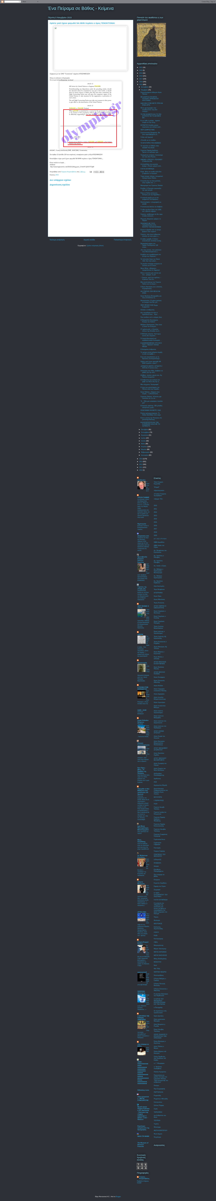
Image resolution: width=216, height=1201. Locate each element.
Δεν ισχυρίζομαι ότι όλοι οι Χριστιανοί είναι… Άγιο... (150, 313)
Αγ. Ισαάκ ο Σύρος (160, 566)
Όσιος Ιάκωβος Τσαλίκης (159, 1030)
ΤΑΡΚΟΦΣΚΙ (158, 1112)
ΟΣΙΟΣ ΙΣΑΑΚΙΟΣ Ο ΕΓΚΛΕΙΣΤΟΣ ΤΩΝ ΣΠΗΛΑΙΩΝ (160, 1036)
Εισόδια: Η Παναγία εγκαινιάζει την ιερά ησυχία (151, 189)
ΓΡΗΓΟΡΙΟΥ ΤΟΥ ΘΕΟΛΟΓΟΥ (160, 855)
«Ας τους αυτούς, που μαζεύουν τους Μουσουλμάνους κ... (151, 250)
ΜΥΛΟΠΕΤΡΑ (147, 1049)
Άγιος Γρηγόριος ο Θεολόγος (160, 612)
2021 (141, 67)
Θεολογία (157, 920)
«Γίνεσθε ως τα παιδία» (148, 140)
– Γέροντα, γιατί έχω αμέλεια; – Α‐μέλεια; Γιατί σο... (151, 278)
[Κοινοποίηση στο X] (99, 172)
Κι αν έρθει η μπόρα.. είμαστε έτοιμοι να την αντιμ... (150, 121)
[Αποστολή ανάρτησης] (90, 172)
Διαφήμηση (157, 863)
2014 (141, 459)
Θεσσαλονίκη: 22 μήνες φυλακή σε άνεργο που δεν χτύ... (151, 301)
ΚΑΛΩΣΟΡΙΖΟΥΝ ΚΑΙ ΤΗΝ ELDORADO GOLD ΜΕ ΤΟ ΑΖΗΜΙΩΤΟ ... (150, 424)
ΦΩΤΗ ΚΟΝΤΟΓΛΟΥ (160, 1130)
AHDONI (140, 634)
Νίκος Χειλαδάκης (141, 840)
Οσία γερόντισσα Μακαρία (159, 1020)
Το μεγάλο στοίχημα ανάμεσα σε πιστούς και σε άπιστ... (151, 264)
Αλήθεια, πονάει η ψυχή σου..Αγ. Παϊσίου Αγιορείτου (151, 376)
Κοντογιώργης (158, 939)
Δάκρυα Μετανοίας (141, 883)
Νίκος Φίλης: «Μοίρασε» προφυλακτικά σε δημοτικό (150, 269)
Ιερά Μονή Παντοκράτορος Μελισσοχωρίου (143, 828)
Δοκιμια (156, 866)
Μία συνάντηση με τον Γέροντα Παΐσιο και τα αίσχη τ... (151, 283)
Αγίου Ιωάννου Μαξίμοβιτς (159, 716)
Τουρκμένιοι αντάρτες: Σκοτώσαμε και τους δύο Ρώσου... (152, 156)
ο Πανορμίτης (158, 1007)
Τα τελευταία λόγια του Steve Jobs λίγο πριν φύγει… (150, 260)
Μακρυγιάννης (158, 945)
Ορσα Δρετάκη (158, 1016)
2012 (141, 464)
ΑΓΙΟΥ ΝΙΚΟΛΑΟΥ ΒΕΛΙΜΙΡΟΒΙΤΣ (160, 759)
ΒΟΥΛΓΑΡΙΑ (158, 797)
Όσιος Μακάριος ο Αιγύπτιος (160, 1042)
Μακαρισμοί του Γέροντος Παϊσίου (152, 185)
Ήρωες (156, 917)
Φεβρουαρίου (145, 452)
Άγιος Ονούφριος (159, 677)
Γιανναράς (157, 848)
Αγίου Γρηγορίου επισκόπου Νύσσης (160, 690)
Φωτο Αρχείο (158, 1134)
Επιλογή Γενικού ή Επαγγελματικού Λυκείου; (143, 527)
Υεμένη (156, 1124)
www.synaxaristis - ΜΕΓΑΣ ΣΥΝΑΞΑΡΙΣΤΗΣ (143, 1098)
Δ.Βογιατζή (157, 859)
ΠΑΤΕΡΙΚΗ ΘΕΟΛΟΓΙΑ (141, 992)
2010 (141, 470)
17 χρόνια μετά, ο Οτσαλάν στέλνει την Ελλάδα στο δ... (150, 330)
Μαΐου (143, 444)
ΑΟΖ (155, 782)
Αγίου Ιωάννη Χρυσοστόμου (158, 711)
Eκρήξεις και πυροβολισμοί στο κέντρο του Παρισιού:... (151, 255)
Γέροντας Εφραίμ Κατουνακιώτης (159, 825)
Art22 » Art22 (141, 710)
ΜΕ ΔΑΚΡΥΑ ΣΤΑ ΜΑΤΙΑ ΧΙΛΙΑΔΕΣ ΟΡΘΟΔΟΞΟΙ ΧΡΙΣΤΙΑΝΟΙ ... (150, 98)
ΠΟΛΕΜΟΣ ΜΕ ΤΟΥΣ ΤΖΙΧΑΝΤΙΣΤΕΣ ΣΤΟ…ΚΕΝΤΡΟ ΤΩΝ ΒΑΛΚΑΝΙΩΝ (151, 225)
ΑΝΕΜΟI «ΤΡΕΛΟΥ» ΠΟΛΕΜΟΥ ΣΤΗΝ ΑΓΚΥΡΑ (151, 160)
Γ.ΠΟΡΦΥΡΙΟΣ (159, 800)
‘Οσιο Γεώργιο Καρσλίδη (158, 483)
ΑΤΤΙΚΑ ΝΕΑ (141, 912)
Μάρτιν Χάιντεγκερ (160, 949)
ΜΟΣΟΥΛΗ (157, 962)
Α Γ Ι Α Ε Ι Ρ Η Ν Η (160, 539)
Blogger (118, 1196)
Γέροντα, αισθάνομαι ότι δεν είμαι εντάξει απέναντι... (151, 215)
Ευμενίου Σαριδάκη (160, 883)
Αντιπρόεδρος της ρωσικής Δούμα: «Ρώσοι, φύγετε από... (151, 165)
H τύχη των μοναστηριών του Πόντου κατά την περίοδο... (150, 388)
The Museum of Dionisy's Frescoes (142, 1144)
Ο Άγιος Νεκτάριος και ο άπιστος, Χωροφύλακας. (151, 287)
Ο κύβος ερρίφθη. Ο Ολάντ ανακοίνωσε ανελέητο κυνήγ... (151, 240)
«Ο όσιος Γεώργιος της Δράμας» (160, 494)
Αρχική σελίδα (89, 240)
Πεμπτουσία (141, 524)
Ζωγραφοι (157, 889)
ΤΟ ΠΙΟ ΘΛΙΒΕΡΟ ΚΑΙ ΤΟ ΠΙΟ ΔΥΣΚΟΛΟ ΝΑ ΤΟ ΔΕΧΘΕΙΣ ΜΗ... (151, 116)
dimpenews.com (143, 536)
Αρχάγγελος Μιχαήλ (160, 785)
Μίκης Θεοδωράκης (160, 959)
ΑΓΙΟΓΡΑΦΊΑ (158, 593)
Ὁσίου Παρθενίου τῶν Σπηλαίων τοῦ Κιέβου (160, 1058)
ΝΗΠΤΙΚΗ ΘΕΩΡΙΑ (160, 972)
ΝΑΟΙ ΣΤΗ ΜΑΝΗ (143, 1136)
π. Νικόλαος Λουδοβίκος (158, 1067)
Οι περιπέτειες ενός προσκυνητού (160, 1011)
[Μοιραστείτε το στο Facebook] (101, 172)
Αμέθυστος (157, 778)
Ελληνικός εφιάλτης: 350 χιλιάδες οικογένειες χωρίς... (151, 406)
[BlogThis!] (97, 172)
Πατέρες (156, 1085)
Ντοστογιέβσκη (158, 975)
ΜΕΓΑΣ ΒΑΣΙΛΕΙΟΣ (160, 955)
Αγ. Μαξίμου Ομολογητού (158, 577)
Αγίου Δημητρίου (159, 694)
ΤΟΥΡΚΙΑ (157, 1120)
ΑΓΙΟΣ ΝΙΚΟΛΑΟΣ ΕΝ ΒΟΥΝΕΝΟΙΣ (160, 663)
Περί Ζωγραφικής (159, 1089)
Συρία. (156, 1109)
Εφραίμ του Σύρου (160, 886)
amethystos (141, 480)
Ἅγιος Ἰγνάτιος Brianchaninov (158, 627)
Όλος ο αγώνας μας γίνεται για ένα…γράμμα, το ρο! (151, 274)
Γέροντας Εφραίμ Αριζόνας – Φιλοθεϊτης (159, 819)
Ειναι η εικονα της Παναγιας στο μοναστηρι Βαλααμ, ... (151, 418)
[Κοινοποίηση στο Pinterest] (103, 172)
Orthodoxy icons (143, 1090)
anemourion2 (142, 972)
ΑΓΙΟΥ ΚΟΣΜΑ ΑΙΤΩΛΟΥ (159, 732)
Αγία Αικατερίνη (159, 586)
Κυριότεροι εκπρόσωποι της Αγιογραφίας (143, 1128)
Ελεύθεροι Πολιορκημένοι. (159, 870)
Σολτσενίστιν (158, 1102)
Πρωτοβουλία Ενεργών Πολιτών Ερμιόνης (142, 559)
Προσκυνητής (142, 663)
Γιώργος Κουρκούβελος (144, 1177)
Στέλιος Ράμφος (159, 1105)
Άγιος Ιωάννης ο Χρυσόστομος (159, 632)
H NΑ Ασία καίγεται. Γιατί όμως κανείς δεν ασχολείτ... (151, 334)
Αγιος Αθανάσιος (159, 599)
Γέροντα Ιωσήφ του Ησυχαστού (160, 813)
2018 (141, 76)
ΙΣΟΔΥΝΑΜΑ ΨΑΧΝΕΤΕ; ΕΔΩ (151, 410)
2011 (141, 467)
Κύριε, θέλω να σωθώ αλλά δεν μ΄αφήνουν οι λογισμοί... (151, 172)
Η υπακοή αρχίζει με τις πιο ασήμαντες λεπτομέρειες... (150, 198)
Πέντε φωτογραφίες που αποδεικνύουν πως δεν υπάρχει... (149, 109)
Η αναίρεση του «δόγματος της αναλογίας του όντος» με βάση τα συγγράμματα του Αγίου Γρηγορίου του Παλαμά (160, 908)
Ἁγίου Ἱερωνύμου (159, 702)
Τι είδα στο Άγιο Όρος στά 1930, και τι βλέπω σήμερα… (151, 210)
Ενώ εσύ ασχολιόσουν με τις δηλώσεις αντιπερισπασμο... (151, 358)
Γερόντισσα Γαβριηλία (157, 843)
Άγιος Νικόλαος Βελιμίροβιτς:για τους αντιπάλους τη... (151, 297)
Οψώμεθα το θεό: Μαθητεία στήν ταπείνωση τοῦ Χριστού (143, 791)
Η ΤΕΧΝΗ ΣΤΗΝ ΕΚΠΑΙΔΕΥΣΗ (142, 688)
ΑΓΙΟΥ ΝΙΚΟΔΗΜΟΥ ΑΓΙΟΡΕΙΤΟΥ (161, 749)
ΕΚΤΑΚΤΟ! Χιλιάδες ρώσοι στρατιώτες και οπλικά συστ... (151, 126)
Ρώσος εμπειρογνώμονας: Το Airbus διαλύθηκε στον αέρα (151, 414)
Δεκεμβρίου (145, 87)
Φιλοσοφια (157, 1127)
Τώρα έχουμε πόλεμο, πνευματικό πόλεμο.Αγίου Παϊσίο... (152, 177)
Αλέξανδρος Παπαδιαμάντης (159, 774)
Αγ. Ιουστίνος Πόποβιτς (158, 561)
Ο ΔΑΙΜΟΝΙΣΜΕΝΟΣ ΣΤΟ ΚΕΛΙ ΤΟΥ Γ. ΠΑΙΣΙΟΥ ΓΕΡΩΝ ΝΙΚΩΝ (151, 344)
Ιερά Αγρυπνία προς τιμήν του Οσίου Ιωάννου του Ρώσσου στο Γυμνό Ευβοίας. (143, 778)
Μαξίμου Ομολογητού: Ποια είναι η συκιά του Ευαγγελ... (151, 325)
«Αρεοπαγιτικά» (159, 490)
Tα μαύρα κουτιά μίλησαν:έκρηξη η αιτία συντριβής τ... (151, 353)
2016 (141, 82)
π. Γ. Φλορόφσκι (159, 1063)
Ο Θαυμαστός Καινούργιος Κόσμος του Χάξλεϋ (149, 321)
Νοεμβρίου (144, 90)
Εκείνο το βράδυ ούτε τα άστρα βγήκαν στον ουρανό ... (151, 230)
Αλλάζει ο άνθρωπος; (148, 310)
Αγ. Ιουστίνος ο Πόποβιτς (159, 556)
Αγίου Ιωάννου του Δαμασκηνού (160, 722)
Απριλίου (144, 446)
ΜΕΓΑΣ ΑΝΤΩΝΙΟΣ (160, 952)
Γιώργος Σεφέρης (159, 851)
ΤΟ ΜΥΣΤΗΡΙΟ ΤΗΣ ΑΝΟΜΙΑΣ (151, 143)
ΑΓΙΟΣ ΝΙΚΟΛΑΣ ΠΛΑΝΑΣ (159, 673)
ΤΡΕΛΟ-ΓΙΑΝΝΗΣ (143, 497)
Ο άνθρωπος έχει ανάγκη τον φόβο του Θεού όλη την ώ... (150, 380)
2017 (141, 79)
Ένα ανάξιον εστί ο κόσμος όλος (151, 317)
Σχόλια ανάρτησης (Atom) (95, 245)
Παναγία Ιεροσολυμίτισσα (143, 744)
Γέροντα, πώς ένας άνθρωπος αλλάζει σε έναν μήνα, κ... (150, 235)
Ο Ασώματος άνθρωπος (148, 349)
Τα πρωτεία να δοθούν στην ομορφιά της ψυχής (150, 146)
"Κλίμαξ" (156, 487)
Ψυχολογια (157, 1137)
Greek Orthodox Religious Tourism (142, 722)
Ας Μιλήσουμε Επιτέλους (142, 856)
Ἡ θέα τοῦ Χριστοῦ (147, 137)
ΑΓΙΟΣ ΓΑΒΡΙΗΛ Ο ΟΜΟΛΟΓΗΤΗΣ (160, 607)
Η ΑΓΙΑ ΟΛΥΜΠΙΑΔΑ (147, 169)
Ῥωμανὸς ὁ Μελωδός (161, 1099)
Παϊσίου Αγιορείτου (160, 1072)
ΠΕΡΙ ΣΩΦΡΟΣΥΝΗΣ (148, 130)
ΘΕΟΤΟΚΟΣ (158, 923)
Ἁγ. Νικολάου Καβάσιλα (158, 582)
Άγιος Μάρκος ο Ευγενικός (159, 652)
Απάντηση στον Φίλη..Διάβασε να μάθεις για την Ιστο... (152, 371)
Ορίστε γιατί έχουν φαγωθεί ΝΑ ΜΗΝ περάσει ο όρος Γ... (151, 362)
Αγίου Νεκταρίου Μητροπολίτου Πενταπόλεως (159, 743)
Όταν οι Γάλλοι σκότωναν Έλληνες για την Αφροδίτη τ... (151, 194)
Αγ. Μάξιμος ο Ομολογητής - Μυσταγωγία (158, 570)
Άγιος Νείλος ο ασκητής (158, 657)
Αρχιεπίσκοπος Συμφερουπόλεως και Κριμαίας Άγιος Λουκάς (161, 791)
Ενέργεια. (157, 879)
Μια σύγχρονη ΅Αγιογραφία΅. (150, 384)
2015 (57, 175)
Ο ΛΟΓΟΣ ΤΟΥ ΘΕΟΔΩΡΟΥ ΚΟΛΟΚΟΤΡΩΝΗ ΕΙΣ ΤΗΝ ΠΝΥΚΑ (159, 1001)
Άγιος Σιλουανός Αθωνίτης (159, 681)
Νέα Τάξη (157, 968)
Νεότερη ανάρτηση (57, 240)
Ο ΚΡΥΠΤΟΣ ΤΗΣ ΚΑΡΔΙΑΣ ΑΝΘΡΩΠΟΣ (143, 1017)
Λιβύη (156, 942)
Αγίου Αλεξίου (158, 685)
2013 (141, 461)
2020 (141, 70)
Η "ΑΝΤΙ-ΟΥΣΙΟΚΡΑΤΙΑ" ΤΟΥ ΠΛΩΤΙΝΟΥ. (161, 894)
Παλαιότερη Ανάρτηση (122, 240)
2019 (141, 73)
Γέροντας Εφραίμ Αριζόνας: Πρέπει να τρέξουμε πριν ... (150, 151)
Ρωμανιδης (157, 1095)
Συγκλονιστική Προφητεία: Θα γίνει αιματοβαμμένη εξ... (150, 133)
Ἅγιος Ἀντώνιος (159, 603)
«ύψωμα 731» (158, 499)
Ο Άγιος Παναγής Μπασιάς (159, 984)
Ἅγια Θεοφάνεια (159, 589)
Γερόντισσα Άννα (159, 839)
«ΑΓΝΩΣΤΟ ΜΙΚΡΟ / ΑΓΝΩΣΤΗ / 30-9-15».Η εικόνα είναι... (151, 367)
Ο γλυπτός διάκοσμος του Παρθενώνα (161, 995)
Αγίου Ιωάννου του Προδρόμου (160, 727)
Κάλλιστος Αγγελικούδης (158, 928)
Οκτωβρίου (145, 429)
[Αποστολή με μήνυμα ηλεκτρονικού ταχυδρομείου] (94, 172)
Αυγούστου (145, 435)
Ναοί (155, 965)
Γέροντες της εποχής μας (142, 588)
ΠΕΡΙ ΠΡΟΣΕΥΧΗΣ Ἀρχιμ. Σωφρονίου (149, 306)
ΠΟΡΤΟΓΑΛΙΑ (158, 1092)
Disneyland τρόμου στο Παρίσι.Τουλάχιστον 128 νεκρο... (149, 245)
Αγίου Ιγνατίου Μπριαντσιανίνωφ (159, 698)
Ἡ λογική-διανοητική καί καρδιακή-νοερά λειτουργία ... (151, 339)
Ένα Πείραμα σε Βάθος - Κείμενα (81, 8)
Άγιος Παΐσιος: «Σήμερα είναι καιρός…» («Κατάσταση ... (150, 393)
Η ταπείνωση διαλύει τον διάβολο (151, 207)
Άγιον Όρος (157, 596)
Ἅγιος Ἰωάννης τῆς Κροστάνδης (160, 637)
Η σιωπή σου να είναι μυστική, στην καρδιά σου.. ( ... (151, 181)
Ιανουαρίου (145, 455)
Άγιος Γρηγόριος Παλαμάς (159, 622)
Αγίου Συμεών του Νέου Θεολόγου (160, 769)
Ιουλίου (143, 438)
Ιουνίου (143, 441)
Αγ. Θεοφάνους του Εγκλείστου (160, 551)
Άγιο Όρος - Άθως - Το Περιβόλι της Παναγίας (141, 770)
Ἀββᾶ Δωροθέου (159, 542)
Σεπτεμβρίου (145, 432)
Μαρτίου (144, 449)
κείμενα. (156, 932)
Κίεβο (155, 935)
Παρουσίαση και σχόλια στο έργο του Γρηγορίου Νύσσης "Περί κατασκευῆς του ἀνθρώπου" (161, 1078)
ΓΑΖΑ (155, 804)
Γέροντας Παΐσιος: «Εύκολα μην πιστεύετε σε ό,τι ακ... (151, 397)
